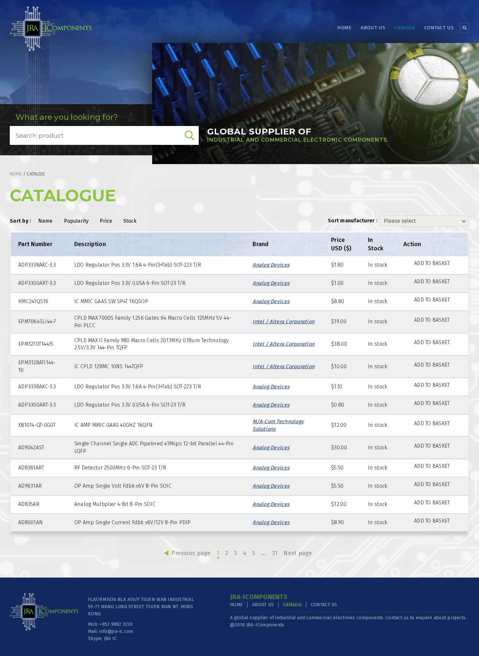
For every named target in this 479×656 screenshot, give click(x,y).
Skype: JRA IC (102, 638)
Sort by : (20, 221)
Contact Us (439, 28)
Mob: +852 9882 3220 (110, 624)
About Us (373, 28)
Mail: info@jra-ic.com (110, 631)
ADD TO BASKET (432, 263)
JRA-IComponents (265, 625)
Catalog (405, 28)
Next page (297, 553)
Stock (130, 221)
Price (106, 221)
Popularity (76, 221)
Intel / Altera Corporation (283, 321)
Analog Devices (271, 265)
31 (275, 553)
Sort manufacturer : (352, 220)
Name (45, 221)
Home (344, 28)
